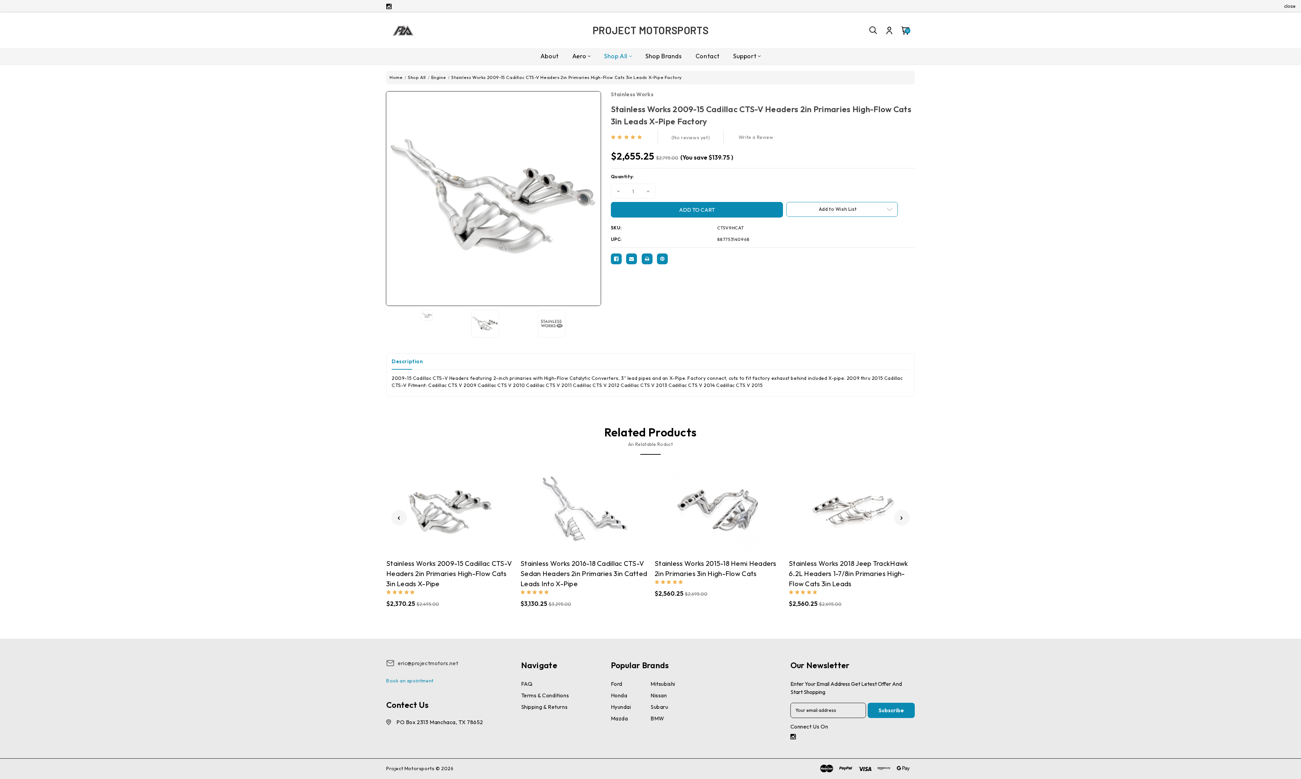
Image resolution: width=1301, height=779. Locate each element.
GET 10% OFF (600, 437)
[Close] (744, 323)
